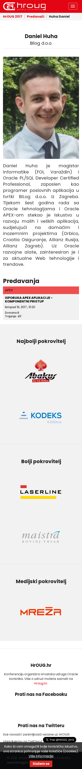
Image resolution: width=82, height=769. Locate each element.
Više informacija (41, 756)
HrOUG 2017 (12, 16)
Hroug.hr (40, 683)
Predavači (35, 16)
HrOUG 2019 (24, 6)
